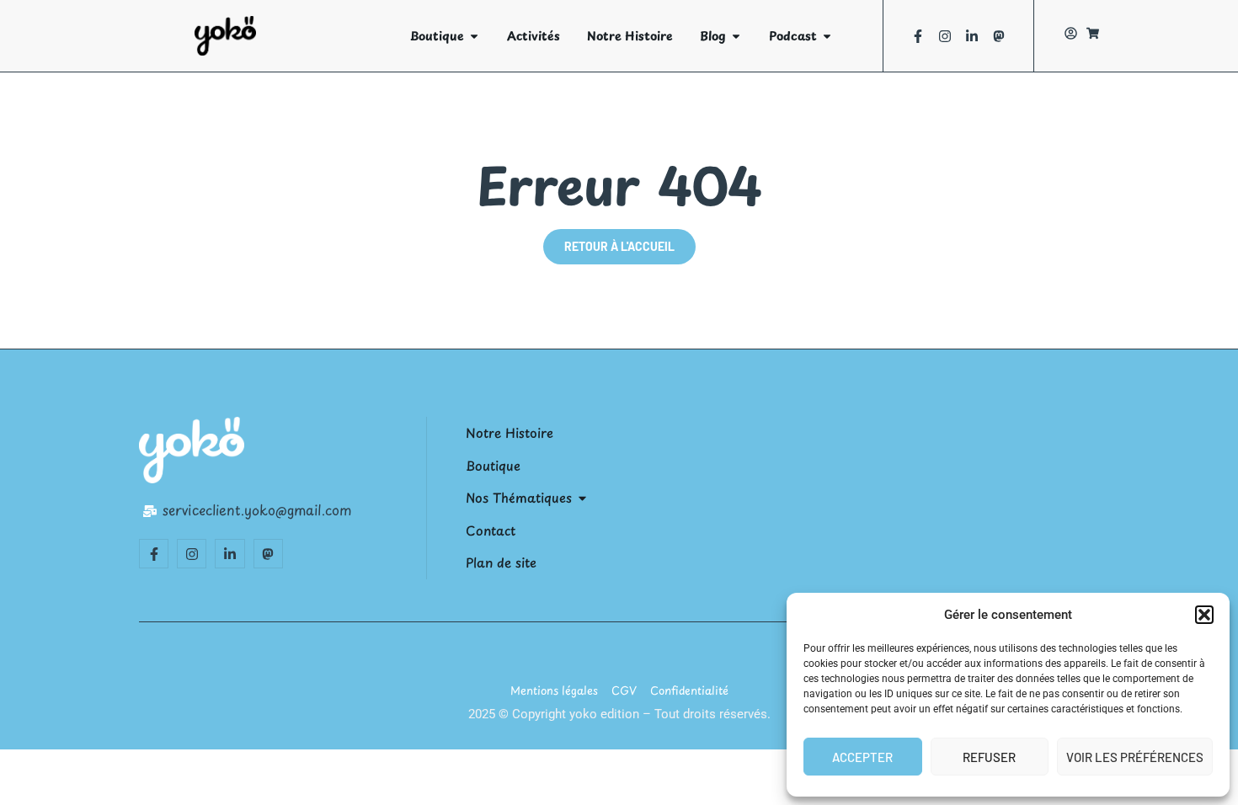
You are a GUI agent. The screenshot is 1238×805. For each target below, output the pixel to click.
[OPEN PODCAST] (827, 36)
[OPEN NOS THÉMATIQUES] (582, 498)
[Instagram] (944, 36)
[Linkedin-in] (971, 36)
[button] (1204, 614)
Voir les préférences (1134, 757)
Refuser (989, 757)
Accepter (862, 757)
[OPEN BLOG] (736, 36)
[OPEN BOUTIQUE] (474, 36)
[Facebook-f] (917, 36)
